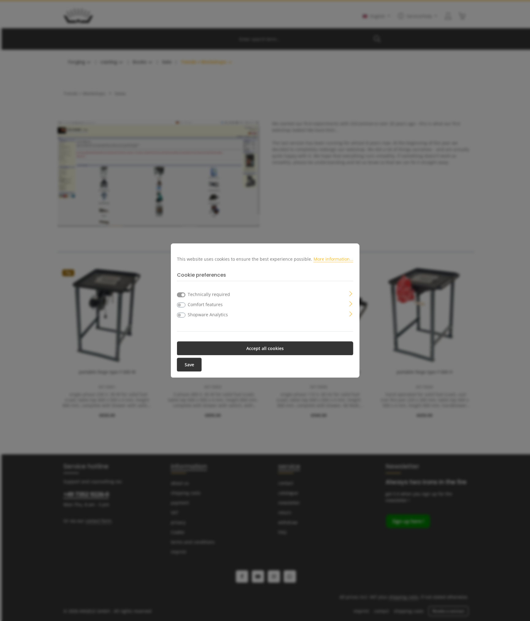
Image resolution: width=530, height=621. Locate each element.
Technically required (209, 294)
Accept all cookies (265, 348)
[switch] (181, 304)
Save (189, 364)
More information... (333, 259)
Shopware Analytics (208, 314)
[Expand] (350, 293)
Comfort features (205, 304)
